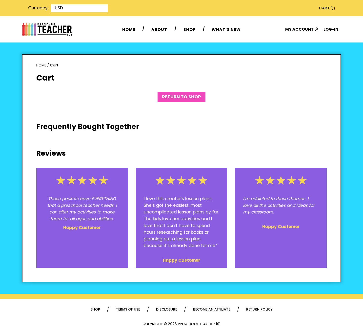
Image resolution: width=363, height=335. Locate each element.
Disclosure (166, 309)
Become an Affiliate (211, 309)
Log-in (330, 29)
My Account (299, 29)
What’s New (226, 29)
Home (128, 29)
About (159, 29)
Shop (189, 29)
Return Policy (259, 309)
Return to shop (181, 97)
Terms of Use (128, 309)
